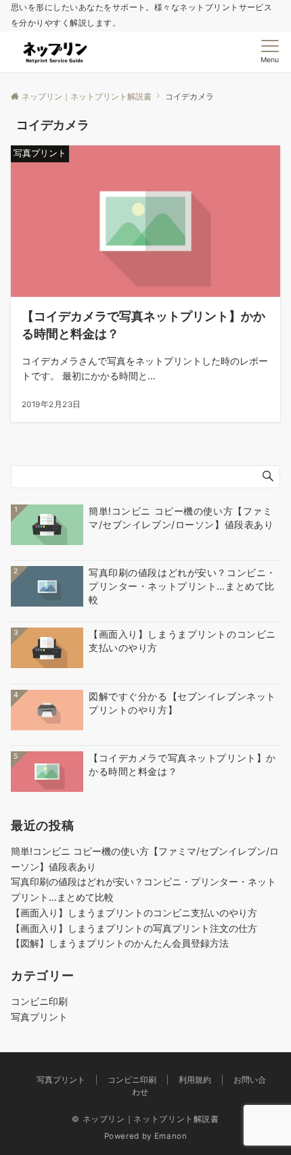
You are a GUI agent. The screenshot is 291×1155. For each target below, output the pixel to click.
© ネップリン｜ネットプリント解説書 (145, 1119)
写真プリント (39, 1016)
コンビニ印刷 (39, 1001)
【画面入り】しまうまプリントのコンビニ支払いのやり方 (134, 912)
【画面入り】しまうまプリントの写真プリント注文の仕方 (134, 928)
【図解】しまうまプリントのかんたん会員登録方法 (120, 943)
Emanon (170, 1136)
